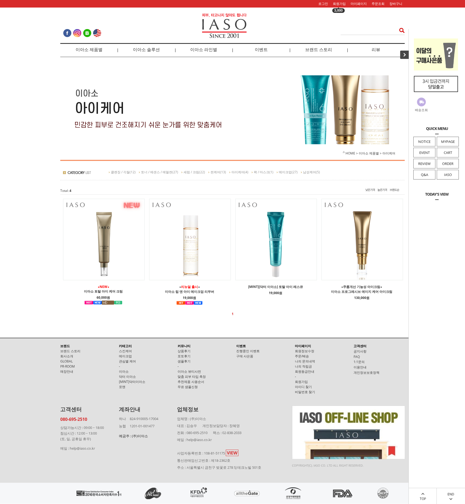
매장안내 (66, 371)
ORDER (447, 163)
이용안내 (360, 367)
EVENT (424, 152)
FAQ (357, 356)
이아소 (124, 371)
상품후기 (184, 351)
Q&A (424, 174)
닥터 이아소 (127, 376)
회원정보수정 (304, 351)
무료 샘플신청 (188, 387)
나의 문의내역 (305, 361)
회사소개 (66, 356)
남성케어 (309, 172)
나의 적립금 (303, 366)
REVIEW (424, 163)
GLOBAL (66, 361)
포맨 (122, 387)
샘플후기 (184, 361)
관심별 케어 (127, 361)
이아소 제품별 (89, 49)
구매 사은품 (244, 356)
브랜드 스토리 (318, 49)
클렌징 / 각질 (120, 172)
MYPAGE (448, 141)
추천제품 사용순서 (191, 381)
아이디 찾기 (303, 387)
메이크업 (285, 172)
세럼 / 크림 (191, 172)
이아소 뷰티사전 (189, 371)
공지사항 (360, 351)
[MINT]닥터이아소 (132, 381)
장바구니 (395, 3)
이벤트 (261, 49)
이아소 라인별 (203, 49)
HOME (350, 153)
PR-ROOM (67, 366)
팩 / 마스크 (261, 172)
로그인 (323, 3)
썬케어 (215, 172)
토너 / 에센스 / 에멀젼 (156, 172)
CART (448, 152)
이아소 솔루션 (146, 49)
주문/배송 (302, 356)
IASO (448, 174)
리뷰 (376, 49)
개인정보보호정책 (366, 372)
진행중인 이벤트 (248, 351)
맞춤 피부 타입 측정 (192, 376)
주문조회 (378, 3)
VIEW (232, 453)
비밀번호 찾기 (305, 392)
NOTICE (424, 141)
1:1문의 (359, 362)
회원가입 (339, 3)
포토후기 (184, 356)
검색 (400, 30)
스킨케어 (125, 351)
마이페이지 (359, 3)
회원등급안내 (304, 371)
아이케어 (388, 153)
